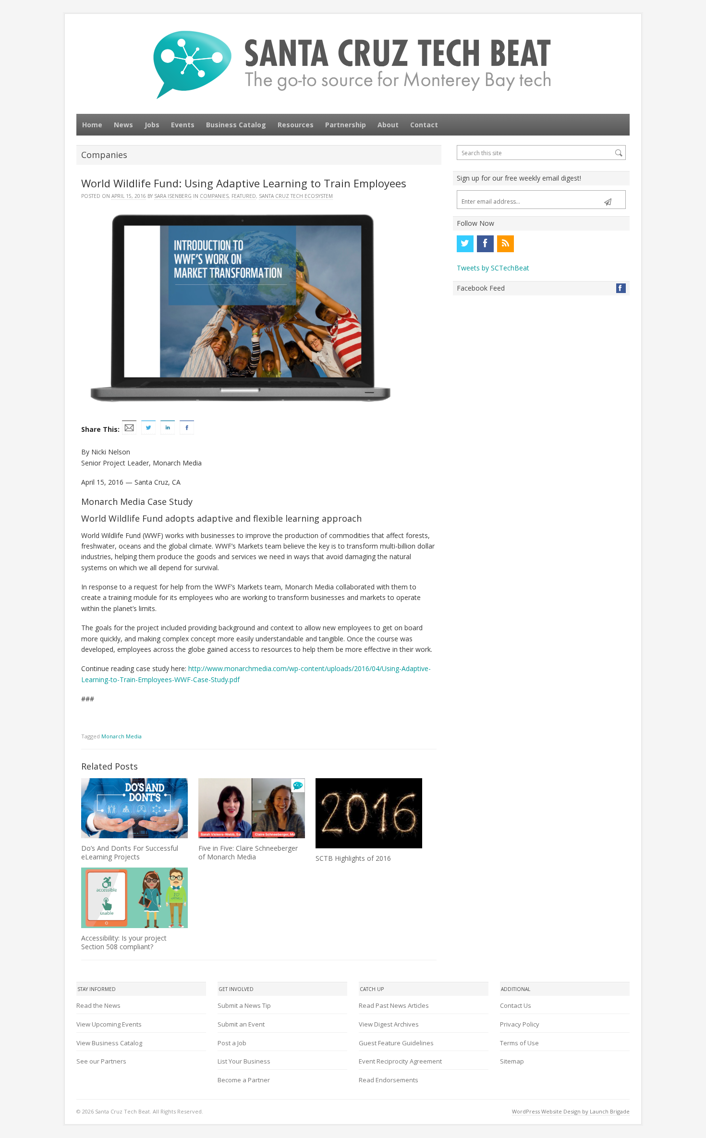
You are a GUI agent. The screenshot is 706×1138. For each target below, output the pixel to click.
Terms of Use (519, 1043)
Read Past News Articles (394, 1005)
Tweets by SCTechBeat (493, 267)
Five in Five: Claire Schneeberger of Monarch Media (248, 852)
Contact (424, 124)
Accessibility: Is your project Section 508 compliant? (124, 942)
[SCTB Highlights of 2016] (369, 813)
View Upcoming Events (109, 1024)
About (388, 124)
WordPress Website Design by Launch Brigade (571, 1111)
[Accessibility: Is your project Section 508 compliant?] (134, 898)
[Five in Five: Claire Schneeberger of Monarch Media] (251, 808)
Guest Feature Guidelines (396, 1043)
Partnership (345, 124)
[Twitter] (465, 243)
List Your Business (244, 1061)
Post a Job (232, 1043)
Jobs (152, 124)
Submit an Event (241, 1024)
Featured (243, 196)
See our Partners (101, 1061)
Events (183, 124)
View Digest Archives (389, 1024)
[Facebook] (485, 243)
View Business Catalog (109, 1043)
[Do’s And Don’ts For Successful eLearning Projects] (134, 808)
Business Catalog (236, 124)
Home (92, 124)
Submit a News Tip (244, 1005)
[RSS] (505, 243)
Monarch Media (121, 736)
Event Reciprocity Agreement (400, 1061)
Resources (296, 124)
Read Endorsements (388, 1080)
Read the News (98, 1005)
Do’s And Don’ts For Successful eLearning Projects (129, 852)
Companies (214, 196)
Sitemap (512, 1061)
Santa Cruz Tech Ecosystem (296, 196)
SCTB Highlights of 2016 (353, 858)
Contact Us (515, 1005)
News (123, 124)
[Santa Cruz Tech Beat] (353, 64)
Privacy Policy (519, 1024)
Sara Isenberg (173, 196)
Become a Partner (244, 1080)
